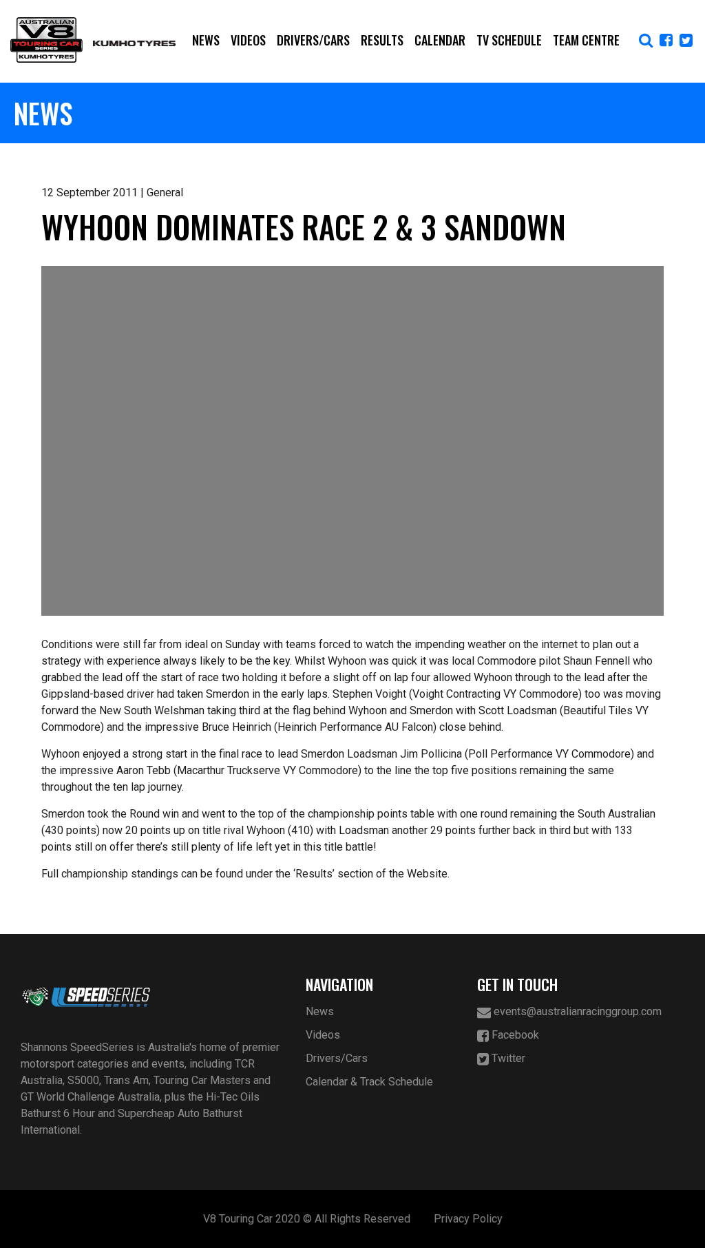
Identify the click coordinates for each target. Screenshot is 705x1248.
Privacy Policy (468, 1218)
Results (382, 40)
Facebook (514, 1034)
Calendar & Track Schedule (369, 1081)
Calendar (439, 40)
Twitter (507, 1058)
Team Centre (586, 40)
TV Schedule (509, 40)
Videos (248, 40)
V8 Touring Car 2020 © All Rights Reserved (306, 1218)
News (206, 40)
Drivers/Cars (313, 40)
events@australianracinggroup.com (576, 1011)
